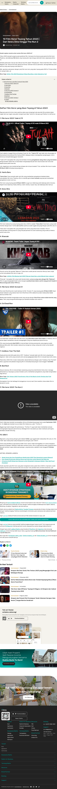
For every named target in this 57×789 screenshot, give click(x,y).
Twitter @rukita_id (28, 535)
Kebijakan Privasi (26, 786)
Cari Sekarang (28, 697)
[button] (50, 3)
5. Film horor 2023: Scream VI (11, 90)
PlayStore (32, 529)
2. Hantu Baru (7, 85)
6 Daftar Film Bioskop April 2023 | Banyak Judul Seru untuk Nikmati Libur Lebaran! (30, 276)
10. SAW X (6, 99)
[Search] (42, 2)
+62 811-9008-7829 (50, 724)
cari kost (5, 515)
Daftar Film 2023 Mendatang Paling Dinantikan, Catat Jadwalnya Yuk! (27, 74)
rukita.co (3, 531)
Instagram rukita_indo (15, 535)
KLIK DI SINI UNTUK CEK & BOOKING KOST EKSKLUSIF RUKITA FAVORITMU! (28, 519)
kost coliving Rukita (51, 502)
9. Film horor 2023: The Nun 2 (11, 97)
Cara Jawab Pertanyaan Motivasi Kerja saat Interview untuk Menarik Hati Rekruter (25, 459)
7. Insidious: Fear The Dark (10, 94)
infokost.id (9, 526)
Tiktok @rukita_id (42, 535)
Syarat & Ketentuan (18, 786)
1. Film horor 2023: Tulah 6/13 (11, 83)
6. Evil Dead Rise (8, 92)
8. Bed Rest (7, 96)
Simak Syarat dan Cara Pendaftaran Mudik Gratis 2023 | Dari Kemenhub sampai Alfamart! (27, 457)
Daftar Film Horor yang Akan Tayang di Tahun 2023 (16, 81)
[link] (17, 618)
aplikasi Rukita (15, 529)
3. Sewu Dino (7, 87)
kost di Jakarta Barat (13, 502)
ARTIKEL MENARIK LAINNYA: (11, 101)
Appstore (41, 529)
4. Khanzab (7, 89)
